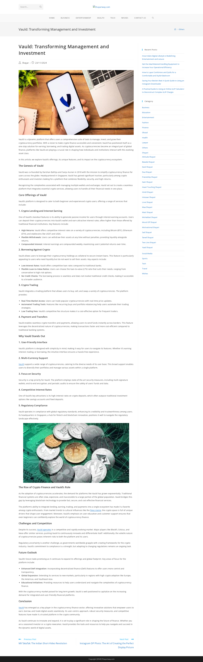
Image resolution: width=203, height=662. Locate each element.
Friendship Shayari (149, 177)
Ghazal (145, 132)
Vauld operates (44, 529)
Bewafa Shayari (148, 162)
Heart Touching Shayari (151, 187)
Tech (144, 263)
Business (145, 107)
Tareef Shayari (147, 237)
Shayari (145, 152)
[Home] (175, 29)
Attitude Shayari (148, 157)
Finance (145, 127)
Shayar (25, 63)
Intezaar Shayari (148, 197)
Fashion (145, 122)
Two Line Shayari (149, 242)
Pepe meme (95, 510)
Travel (144, 268)
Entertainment (148, 117)
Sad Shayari (147, 232)
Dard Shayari (147, 167)
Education (146, 112)
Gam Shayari (147, 182)
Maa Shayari (147, 207)
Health (145, 137)
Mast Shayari (147, 212)
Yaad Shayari (147, 247)
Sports (144, 258)
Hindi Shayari (147, 192)
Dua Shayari (147, 172)
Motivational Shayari (150, 227)
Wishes (145, 273)
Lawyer (145, 142)
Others (145, 147)
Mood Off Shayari (149, 222)
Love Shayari (147, 202)
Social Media (147, 253)
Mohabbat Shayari (149, 217)
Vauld (21, 364)
